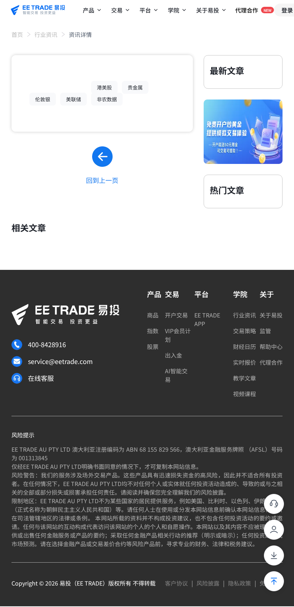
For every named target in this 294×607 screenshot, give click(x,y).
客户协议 (176, 583)
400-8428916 (47, 344)
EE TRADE (90, 583)
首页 (17, 34)
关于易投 (271, 315)
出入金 (173, 355)
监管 (265, 330)
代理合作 (271, 362)
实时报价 (244, 362)
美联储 (73, 99)
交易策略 (244, 330)
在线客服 (41, 378)
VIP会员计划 (178, 335)
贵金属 (135, 87)
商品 (152, 315)
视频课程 (244, 393)
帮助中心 (271, 346)
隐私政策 (239, 583)
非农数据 (107, 99)
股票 (152, 346)
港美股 (104, 87)
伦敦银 (42, 99)
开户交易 (176, 315)
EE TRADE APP (207, 319)
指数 (152, 330)
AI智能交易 (176, 375)
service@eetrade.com (60, 361)
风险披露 (207, 583)
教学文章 (244, 378)
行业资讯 (45, 34)
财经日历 (244, 346)
